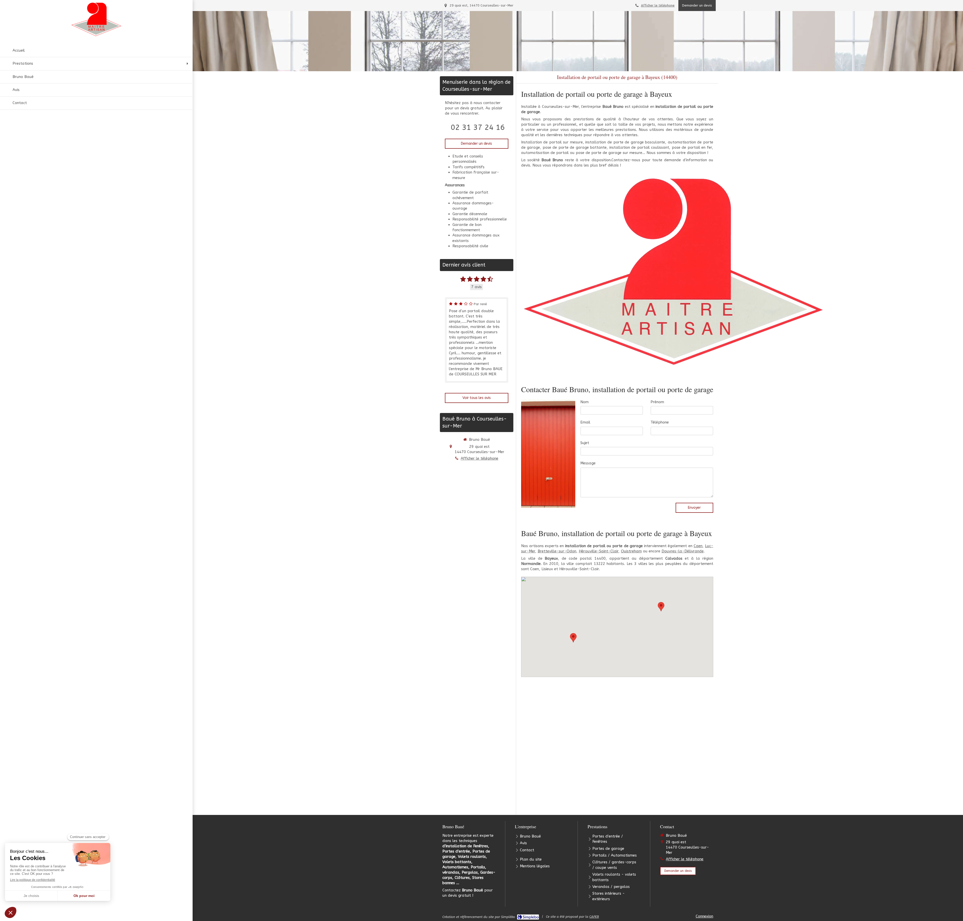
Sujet (584, 443)
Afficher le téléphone (658, 5)
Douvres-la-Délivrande (683, 551)
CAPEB (594, 916)
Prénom (657, 402)
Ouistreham (631, 551)
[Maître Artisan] (674, 271)
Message (588, 463)
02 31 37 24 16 (478, 127)
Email (585, 422)
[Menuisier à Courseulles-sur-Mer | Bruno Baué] (96, 19)
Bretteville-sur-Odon (557, 551)
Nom (584, 402)
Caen (698, 546)
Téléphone (660, 422)
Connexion (704, 916)
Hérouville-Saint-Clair (598, 551)
